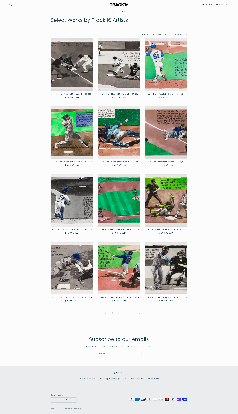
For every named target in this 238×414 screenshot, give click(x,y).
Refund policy (153, 378)
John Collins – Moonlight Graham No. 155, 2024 (119, 94)
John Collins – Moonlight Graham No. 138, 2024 (118, 162)
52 (139, 313)
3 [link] (112, 313)
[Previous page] (92, 313)
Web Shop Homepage (109, 378)
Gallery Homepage (88, 378)
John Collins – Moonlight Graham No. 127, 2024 (119, 297)
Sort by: (144, 34)
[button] (5, 4)
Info (124, 378)
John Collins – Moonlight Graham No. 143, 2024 (71, 162)
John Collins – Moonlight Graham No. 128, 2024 (71, 297)
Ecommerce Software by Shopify (75, 409)
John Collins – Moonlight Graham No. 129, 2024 (166, 230)
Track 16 (60, 409)
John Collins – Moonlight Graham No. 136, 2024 (166, 162)
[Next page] (146, 313)
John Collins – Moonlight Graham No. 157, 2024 (71, 94)
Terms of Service (136, 378)
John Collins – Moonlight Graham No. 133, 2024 (119, 230)
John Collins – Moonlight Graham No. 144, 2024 (166, 94)
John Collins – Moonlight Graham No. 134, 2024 (71, 230)
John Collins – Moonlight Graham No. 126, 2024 (166, 297)
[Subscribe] (138, 354)
